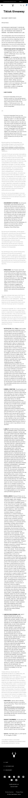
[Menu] (2, 5)
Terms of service (9, 792)
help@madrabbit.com (14, 784)
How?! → (20, 1)
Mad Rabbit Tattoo (16, 794)
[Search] (21, 5)
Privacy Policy (19, 792)
